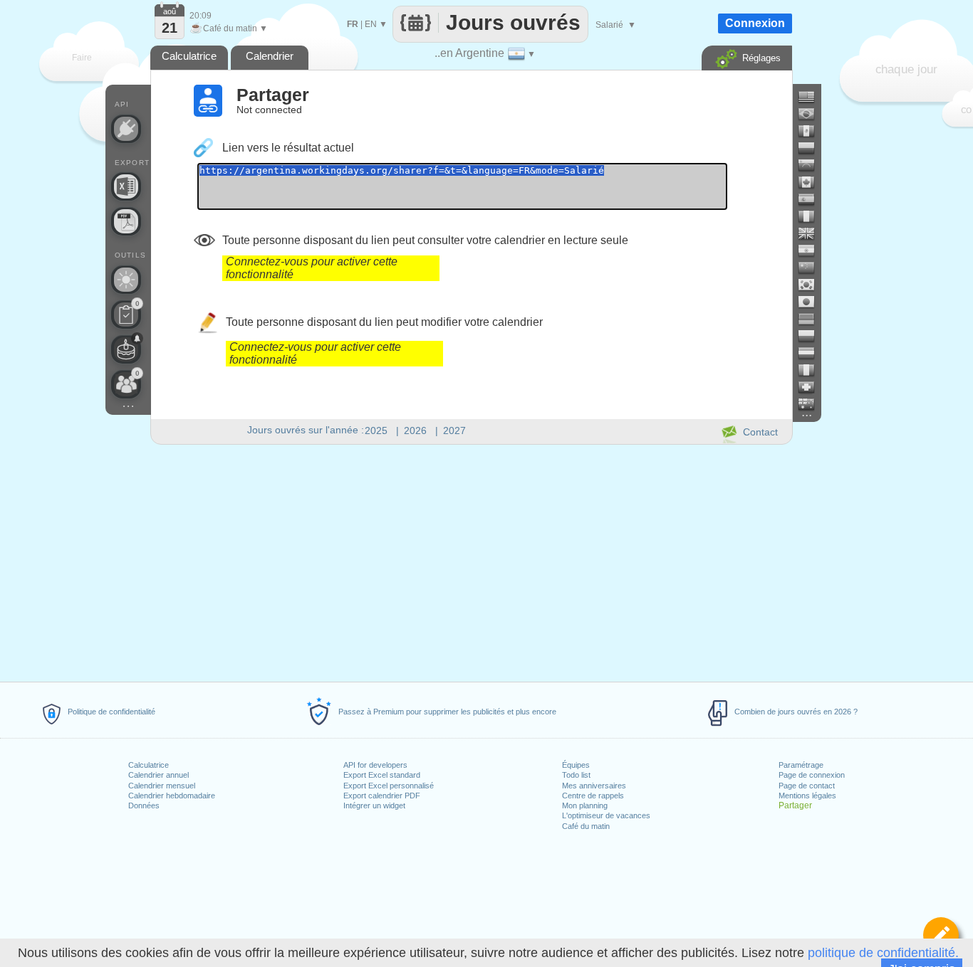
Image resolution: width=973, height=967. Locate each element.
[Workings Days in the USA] (812, 96)
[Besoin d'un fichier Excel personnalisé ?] (126, 186)
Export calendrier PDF (381, 795)
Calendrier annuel (158, 775)
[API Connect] (126, 129)
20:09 (200, 16)
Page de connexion (812, 775)
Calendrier (269, 56)
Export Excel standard (381, 775)
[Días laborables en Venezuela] (812, 165)
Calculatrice (148, 765)
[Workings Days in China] (812, 267)
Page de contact (807, 785)
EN (371, 24)
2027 (454, 430)
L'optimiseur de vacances (606, 815)
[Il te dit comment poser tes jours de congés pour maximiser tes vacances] (126, 280)
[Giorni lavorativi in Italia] (812, 370)
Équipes (576, 765)
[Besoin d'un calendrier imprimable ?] (126, 221)
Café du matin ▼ (228, 28)
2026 (415, 430)
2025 (376, 430)
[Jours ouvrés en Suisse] (812, 387)
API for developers (375, 765)
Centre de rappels (593, 795)
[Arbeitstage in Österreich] (812, 352)
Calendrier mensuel (161, 785)
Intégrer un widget (374, 805)
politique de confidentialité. (883, 953)
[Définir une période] (941, 935)
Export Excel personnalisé (388, 785)
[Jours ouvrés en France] (812, 216)
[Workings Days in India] (812, 250)
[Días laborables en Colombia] (812, 148)
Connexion (755, 23)
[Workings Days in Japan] (812, 301)
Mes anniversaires (594, 785)
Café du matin (586, 826)
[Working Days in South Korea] (812, 284)
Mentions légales (807, 795)
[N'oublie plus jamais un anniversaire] (126, 349)
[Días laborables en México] (812, 130)
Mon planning (585, 805)
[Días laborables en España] (812, 199)
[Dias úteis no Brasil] (812, 113)
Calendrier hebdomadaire (171, 795)
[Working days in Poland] (812, 335)
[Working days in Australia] (812, 404)
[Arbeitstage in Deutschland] (812, 318)
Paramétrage (801, 765)
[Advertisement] (470, 560)
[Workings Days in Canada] (812, 182)
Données (144, 805)
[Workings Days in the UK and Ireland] (812, 233)
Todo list (576, 775)
